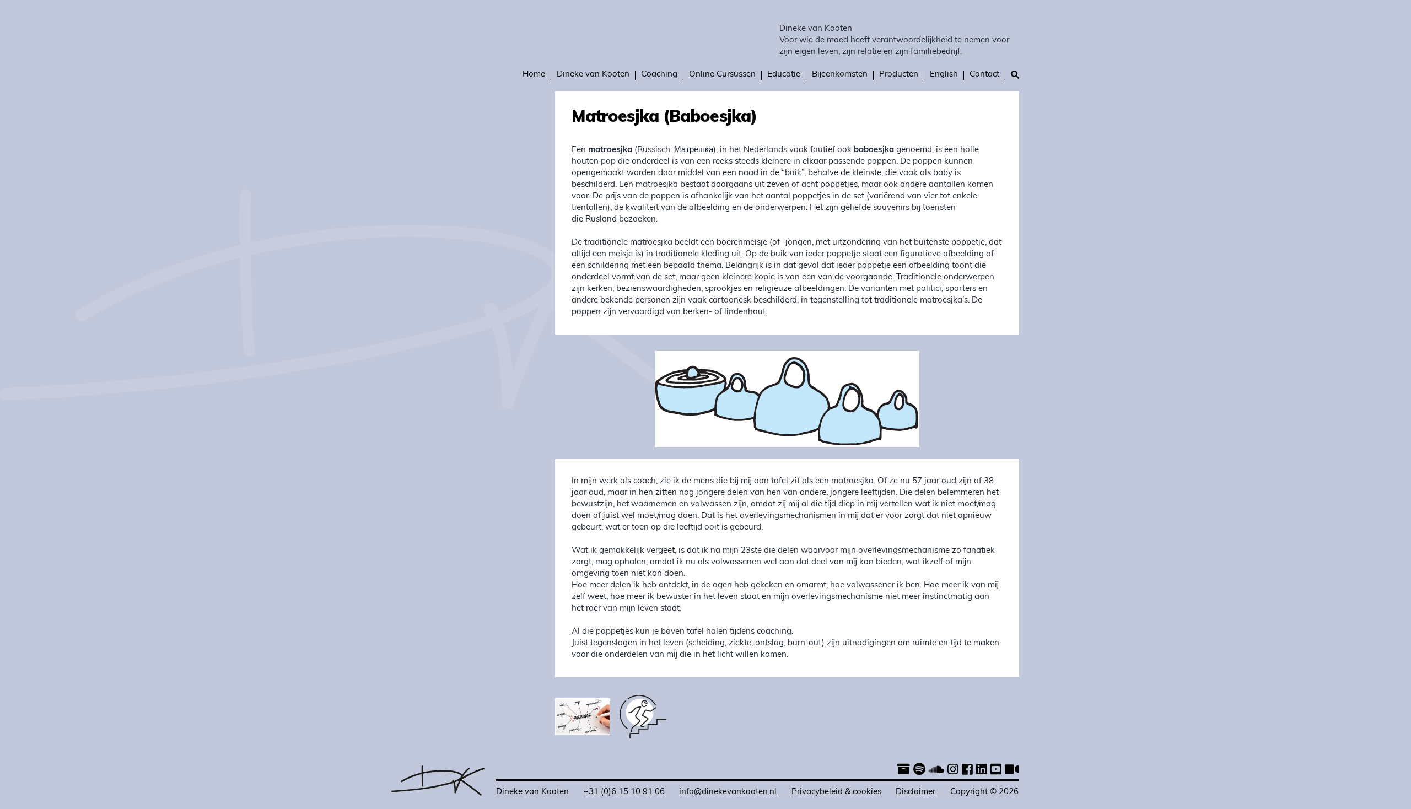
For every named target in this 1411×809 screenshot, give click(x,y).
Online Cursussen (722, 75)
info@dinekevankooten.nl (728, 792)
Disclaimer (915, 792)
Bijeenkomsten (840, 75)
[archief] (903, 770)
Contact (984, 75)
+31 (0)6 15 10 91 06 (624, 792)
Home (534, 75)
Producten (898, 75)
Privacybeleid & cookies (836, 792)
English (944, 75)
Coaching (659, 75)
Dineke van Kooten (815, 29)
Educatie (783, 75)
